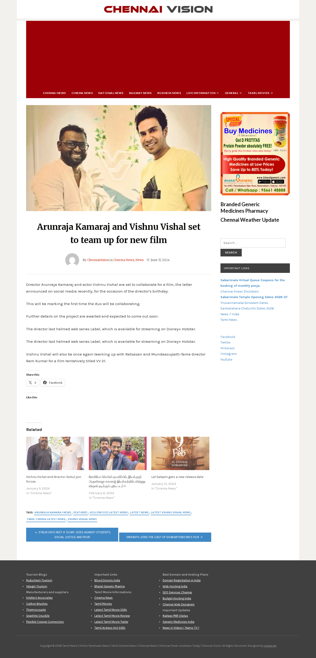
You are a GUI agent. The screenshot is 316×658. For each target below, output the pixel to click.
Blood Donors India (107, 580)
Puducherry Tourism (39, 580)
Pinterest (227, 348)
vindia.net (270, 645)
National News (111, 93)
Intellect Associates (39, 597)
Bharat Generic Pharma (109, 586)
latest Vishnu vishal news (171, 512)
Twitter (225, 342)
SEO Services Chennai (177, 592)
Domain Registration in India (182, 580)
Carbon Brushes (37, 603)
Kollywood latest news (109, 512)
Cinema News (82, 93)
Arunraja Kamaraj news (52, 512)
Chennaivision (98, 260)
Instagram (228, 354)
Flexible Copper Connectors (45, 622)
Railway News (140, 93)
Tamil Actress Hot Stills (109, 628)
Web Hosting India (175, 586)
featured (81, 512)
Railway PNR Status (175, 615)
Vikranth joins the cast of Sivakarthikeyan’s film (162, 537)
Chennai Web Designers (179, 604)
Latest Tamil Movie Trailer (111, 622)
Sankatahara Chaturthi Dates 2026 (247, 308)
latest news (139, 512)
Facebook (227, 337)
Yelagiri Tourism (36, 586)
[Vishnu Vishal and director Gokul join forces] (55, 453)
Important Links (236, 268)
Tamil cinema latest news (46, 519)
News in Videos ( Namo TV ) (181, 628)
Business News (169, 93)
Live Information (200, 93)
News (140, 260)
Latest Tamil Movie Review (112, 615)
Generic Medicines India (178, 622)
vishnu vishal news (82, 519)
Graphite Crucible (38, 615)
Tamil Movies (259, 93)
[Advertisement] (158, 53)
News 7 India (229, 314)
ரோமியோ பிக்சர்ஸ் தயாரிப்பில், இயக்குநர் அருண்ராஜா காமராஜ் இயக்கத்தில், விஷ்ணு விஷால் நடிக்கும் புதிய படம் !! (117, 481)
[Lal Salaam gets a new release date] (180, 453)
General (232, 93)
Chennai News (54, 93)
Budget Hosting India (177, 598)
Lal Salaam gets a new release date (177, 477)
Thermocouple (36, 609)
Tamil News (228, 320)
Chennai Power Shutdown (239, 291)
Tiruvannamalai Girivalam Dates (244, 303)
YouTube (226, 360)
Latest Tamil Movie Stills (110, 609)
